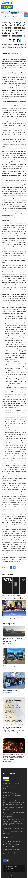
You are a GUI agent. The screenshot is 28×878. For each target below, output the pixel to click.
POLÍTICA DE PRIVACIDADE (13, 870)
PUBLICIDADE (9, 868)
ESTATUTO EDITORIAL (12, 866)
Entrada (4, 16)
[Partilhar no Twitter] (14, 567)
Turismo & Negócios (13, 16)
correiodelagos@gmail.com (13, 853)
